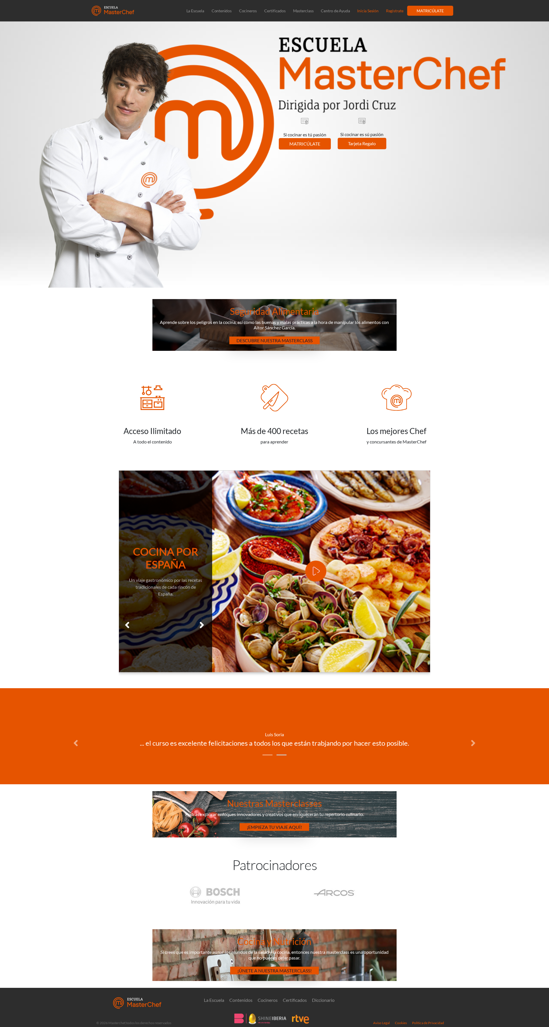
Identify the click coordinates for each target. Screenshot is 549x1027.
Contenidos (222, 10)
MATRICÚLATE (430, 10)
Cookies (401, 1023)
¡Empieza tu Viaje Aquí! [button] (274, 827)
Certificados (275, 10)
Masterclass (303, 10)
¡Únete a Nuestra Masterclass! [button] (274, 970)
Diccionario (323, 1000)
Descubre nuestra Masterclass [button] (274, 340)
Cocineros (248, 10)
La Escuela (195, 10)
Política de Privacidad (428, 1023)
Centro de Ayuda (335, 10)
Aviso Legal (381, 1023)
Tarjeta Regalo (362, 143)
